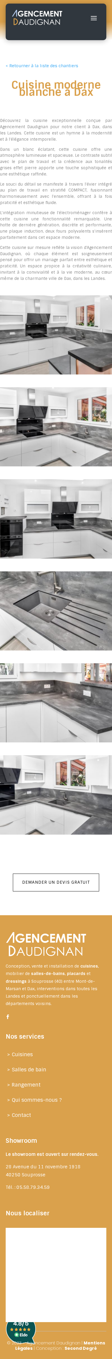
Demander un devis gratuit (56, 882)
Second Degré (81, 1348)
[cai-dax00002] (56, 834)
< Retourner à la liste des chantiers (42, 65)
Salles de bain (29, 1069)
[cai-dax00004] (56, 742)
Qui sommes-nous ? (37, 1100)
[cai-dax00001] (56, 374)
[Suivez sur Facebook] (7, 1016)
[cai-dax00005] (56, 466)
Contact (21, 1115)
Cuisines (22, 1054)
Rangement (26, 1084)
